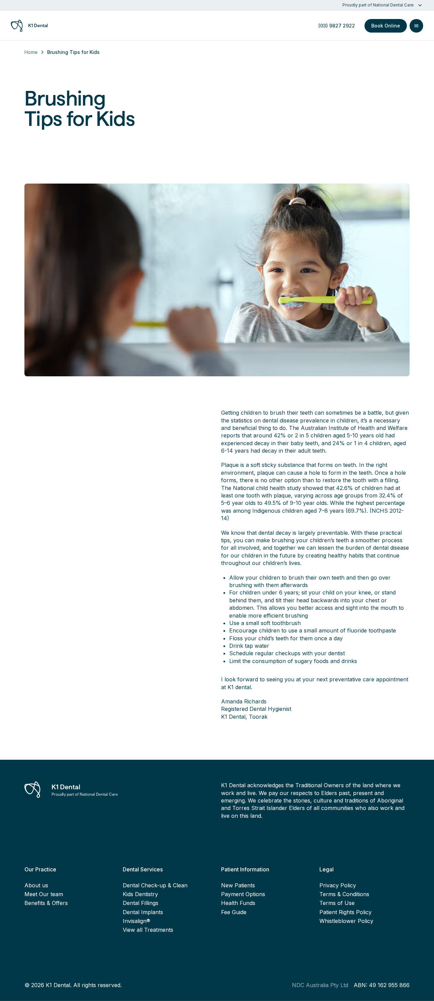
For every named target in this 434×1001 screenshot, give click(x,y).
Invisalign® (136, 921)
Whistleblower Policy (346, 921)
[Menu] (416, 26)
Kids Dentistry (140, 894)
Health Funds (238, 903)
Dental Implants (143, 912)
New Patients (238, 885)
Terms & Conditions (344, 894)
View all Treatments (148, 929)
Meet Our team (43, 894)
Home (31, 52)
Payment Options (243, 894)
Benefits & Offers (46, 903)
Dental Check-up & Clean (155, 885)
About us (36, 885)
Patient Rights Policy (345, 912)
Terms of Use (337, 903)
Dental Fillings (140, 903)
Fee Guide (233, 912)
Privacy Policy (337, 885)
